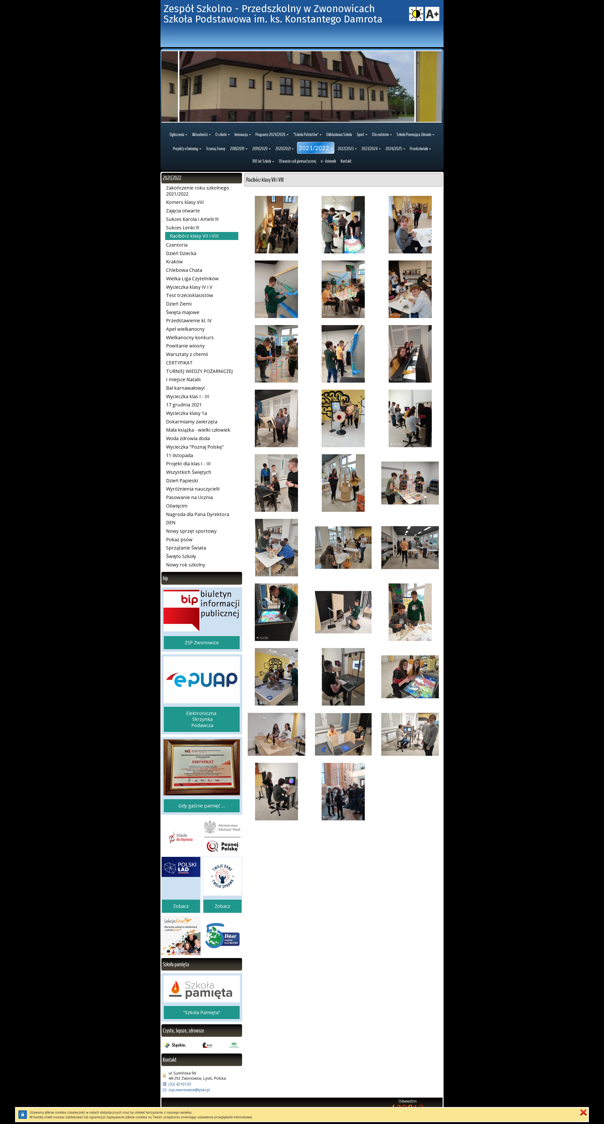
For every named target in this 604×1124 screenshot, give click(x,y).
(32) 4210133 (179, 1084)
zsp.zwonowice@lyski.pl (189, 1089)
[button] (178, 134)
